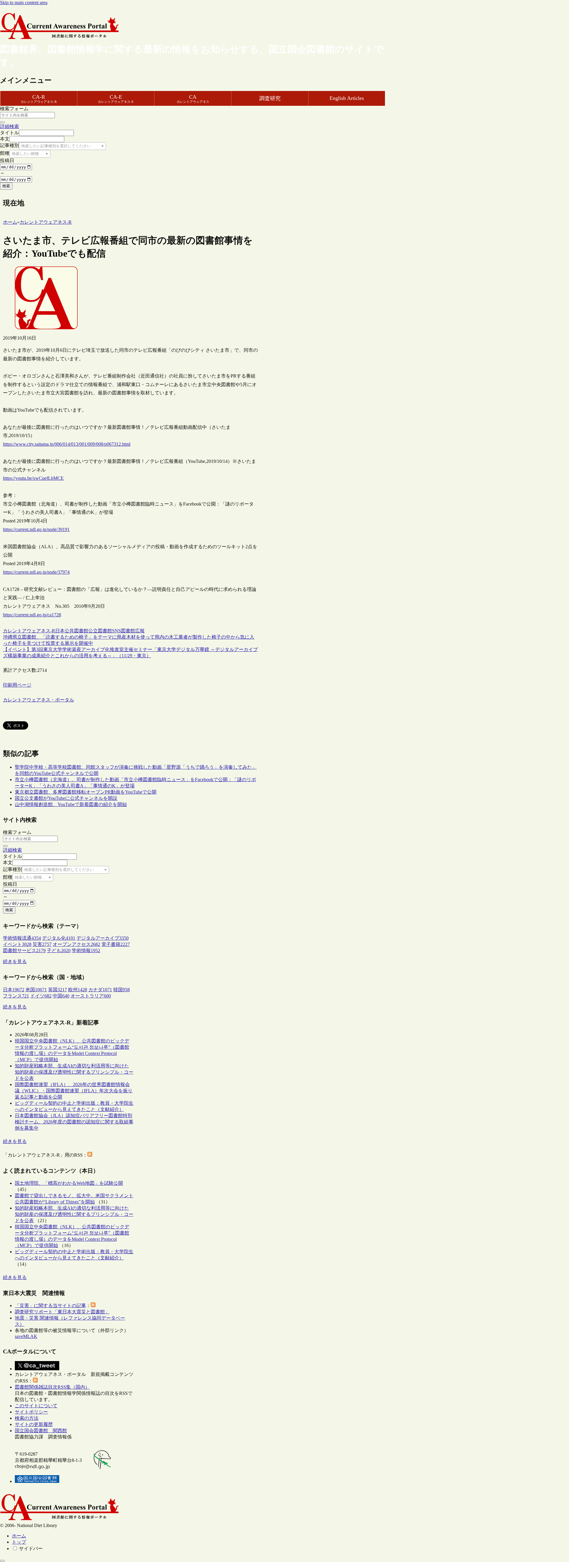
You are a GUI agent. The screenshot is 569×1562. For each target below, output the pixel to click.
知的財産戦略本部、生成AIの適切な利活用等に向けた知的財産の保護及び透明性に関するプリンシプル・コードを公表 (74, 1072)
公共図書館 (76, 630)
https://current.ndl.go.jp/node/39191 (36, 529)
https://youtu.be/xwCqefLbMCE (33, 478)
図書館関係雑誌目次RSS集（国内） (52, 1387)
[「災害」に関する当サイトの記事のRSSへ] (93, 1305)
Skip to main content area (23, 2)
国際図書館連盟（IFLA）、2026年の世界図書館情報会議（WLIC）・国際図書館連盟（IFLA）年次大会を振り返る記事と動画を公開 (73, 1090)
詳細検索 (9, 126)
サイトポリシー (31, 1411)
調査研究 (270, 98)
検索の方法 (27, 1418)
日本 (60, 630)
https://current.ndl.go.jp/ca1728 (32, 614)
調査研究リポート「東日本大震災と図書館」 (62, 1311)
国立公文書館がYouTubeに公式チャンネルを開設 (66, 798)
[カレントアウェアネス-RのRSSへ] (89, 1154)
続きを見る (15, 961)
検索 (6, 186)
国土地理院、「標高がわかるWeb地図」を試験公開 (69, 1183)
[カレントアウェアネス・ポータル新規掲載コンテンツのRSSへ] (35, 1380)
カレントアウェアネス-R (29, 630)
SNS (116, 630)
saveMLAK (26, 1336)
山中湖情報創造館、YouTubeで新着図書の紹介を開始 (71, 804)
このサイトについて (36, 1405)
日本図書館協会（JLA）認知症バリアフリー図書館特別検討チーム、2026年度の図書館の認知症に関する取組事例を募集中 (74, 1122)
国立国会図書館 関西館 (41, 1430)
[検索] (2, 122)
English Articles (347, 98)
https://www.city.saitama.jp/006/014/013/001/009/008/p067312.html (66, 444)
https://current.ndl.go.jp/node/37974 (36, 572)
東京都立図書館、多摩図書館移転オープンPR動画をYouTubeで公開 (85, 791)
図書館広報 (133, 630)
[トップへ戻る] (2, 1561)
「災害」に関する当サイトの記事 (50, 1305)
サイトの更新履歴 (34, 1424)
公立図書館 (100, 630)
